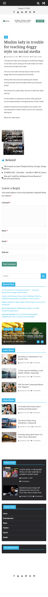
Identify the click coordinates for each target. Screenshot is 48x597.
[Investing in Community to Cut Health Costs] (9, 360)
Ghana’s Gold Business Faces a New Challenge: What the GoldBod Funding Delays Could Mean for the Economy (23, 335)
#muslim (35, 57)
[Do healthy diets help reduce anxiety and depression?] (9, 410)
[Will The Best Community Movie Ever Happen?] (9, 388)
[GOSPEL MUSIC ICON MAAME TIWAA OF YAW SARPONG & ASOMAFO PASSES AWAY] (10, 475)
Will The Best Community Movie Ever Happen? (30, 386)
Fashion (6, 528)
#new (40, 57)
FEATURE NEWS (8, 329)
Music (5, 523)
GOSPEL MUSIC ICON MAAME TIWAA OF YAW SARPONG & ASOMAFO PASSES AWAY (30, 472)
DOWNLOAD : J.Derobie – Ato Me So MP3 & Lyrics (25, 172)
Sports (5, 532)
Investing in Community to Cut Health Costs (30, 358)
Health (5, 537)
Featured (18, 329)
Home (5, 513)
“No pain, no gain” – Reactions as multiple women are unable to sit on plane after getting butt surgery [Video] (13, 140)
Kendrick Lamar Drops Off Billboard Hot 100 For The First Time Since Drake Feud (30, 490)
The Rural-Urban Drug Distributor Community (27, 422)
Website (5, 252)
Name (5, 231)
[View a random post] (43, 3)
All (6, 37)
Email (4, 241)
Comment (6, 203)
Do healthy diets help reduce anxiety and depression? (29, 408)
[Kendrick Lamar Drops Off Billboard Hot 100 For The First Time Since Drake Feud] (10, 492)
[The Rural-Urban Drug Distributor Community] (9, 424)
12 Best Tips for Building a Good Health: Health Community (30, 372)
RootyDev (28, 584)
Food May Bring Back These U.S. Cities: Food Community (30, 436)
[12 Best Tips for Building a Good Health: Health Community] (9, 374)
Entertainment (8, 518)
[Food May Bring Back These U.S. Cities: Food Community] (9, 438)
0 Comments (25, 57)
